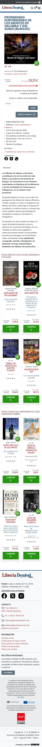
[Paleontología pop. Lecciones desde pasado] (31, 351)
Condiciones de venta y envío (13, 641)
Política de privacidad (10, 646)
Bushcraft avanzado (10, 521)
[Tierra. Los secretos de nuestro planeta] (11, 348)
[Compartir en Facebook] (6, 158)
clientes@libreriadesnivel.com (16, 620)
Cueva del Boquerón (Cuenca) (31, 520)
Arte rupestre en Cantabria (11, 294)
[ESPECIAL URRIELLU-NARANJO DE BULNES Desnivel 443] (31, 429)
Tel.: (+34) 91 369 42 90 (14, 615)
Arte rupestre (31, 293)
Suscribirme (8, 673)
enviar (33, 108)
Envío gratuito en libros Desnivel (14, 643)
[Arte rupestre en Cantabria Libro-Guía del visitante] (11, 273)
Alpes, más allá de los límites (10, 446)
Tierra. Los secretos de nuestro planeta (11, 367)
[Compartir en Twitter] (11, 158)
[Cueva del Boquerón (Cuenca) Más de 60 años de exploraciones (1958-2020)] (31, 501)
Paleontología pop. (31, 370)
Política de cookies (9, 649)
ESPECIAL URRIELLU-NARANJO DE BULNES (31, 449)
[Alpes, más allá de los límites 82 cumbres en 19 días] (11, 429)
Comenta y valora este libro (15, 74)
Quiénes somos (7, 638)
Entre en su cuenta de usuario (27, 2)
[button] (32, 8)
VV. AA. (8, 66)
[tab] (7, 168)
